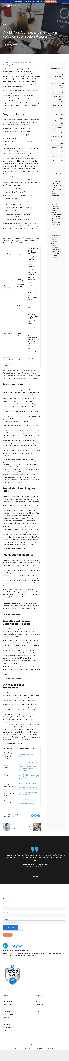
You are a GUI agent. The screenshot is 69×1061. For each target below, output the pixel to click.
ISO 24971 (54, 212)
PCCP (53, 224)
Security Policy (18, 1048)
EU (59, 198)
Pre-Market (55, 229)
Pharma (53, 147)
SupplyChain (55, 257)
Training (5, 1008)
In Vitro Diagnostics (59, 120)
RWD (53, 253)
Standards (55, 255)
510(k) (5, 814)
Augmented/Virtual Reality (57, 84)
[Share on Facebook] (32, 815)
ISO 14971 (54, 210)
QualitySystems (56, 233)
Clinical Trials (55, 105)
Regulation (54, 152)
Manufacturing (56, 136)
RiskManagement (56, 249)
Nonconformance (8, 1027)
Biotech (53, 92)
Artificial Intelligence (59, 75)
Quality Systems (56, 235)
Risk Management (56, 251)
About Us (39, 1001)
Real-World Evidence (54, 242)
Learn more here (51, 1)
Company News (56, 110)
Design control (7, 1011)
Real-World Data (56, 239)
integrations (55, 208)
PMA (13, 816)
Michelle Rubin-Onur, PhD (18, 62)
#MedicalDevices (56, 185)
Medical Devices (8, 24)
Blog (37, 1011)
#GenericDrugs (56, 183)
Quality (59, 231)
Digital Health (55, 114)
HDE (5, 816)
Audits (5, 1021)
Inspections (55, 206)
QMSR (53, 231)
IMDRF (57, 204)
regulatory (55, 247)
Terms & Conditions (30, 1048)
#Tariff (54, 189)
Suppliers (6, 1017)
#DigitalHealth (56, 181)
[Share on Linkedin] (38, 815)
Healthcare (55, 202)
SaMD (53, 156)
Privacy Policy (50, 1048)
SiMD (52, 161)
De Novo (11, 814)
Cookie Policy (40, 1048)
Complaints (6, 1024)
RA (52, 237)
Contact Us (39, 1014)
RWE (58, 253)
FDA (17, 814)
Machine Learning (56, 214)
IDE (8, 816)
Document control (8, 1001)
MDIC (59, 218)
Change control (8, 1004)
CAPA (4, 1030)
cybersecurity (55, 196)
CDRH (53, 191)
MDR (53, 220)
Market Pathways (56, 216)
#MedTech (54, 187)
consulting (55, 193)
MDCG (53, 218)
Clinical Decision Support (57, 98)
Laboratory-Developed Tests (57, 129)
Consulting (39, 1004)
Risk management (8, 1014)
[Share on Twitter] (35, 815)
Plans (38, 1008)
